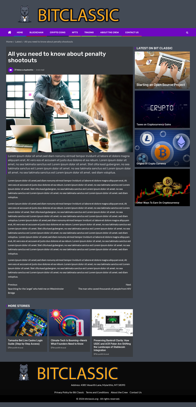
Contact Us (132, 32)
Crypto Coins (57, 32)
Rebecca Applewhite (25, 70)
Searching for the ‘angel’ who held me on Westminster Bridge (36, 288)
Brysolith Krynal (16, 347)
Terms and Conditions (97, 392)
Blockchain (36, 32)
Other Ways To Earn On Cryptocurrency (158, 202)
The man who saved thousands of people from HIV (104, 286)
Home (20, 32)
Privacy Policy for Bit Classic (69, 392)
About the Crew (109, 32)
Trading (89, 32)
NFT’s (75, 32)
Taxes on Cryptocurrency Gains (154, 124)
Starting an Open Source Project (161, 85)
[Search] (187, 32)
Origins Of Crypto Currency (151, 163)
